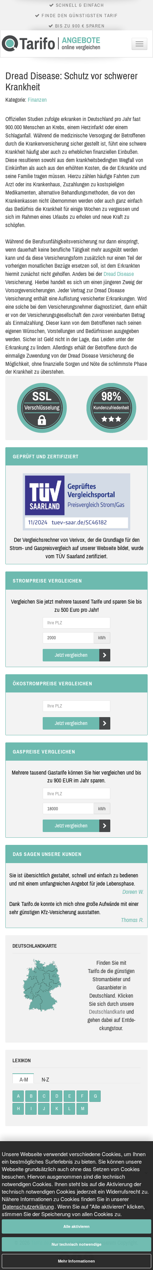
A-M (24, 1079)
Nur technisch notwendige (76, 1244)
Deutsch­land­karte (107, 1011)
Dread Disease (119, 274)
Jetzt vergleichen (71, 655)
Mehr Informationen (76, 1261)
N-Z (45, 1079)
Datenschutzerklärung (28, 1206)
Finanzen (37, 99)
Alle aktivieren (76, 1226)
